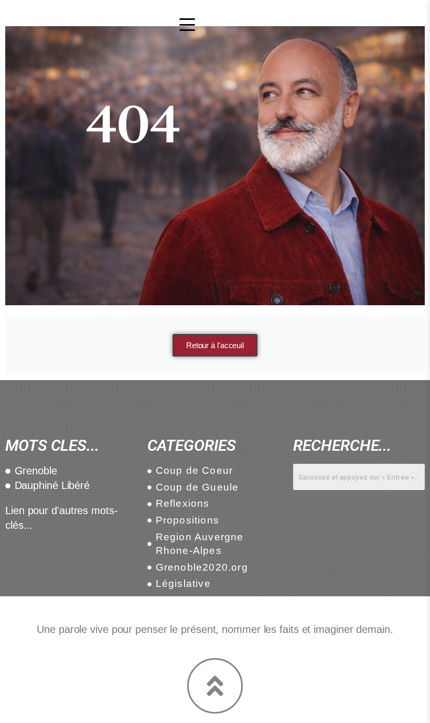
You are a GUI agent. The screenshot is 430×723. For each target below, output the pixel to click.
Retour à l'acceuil (215, 345)
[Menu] (187, 24)
